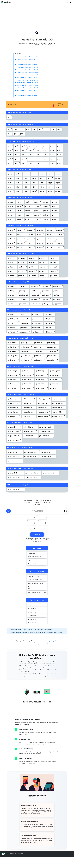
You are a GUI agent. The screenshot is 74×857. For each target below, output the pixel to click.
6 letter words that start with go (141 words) (28, 67)
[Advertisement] (37, 15)
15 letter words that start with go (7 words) (27, 90)
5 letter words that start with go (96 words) (27, 64)
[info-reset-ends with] (46, 517)
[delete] (65, 511)
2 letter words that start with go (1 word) (27, 57)
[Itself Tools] (37, 697)
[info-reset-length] (46, 523)
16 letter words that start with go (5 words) (27, 93)
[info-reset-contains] (34, 523)
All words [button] (36, 528)
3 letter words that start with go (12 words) (27, 59)
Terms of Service (12, 853)
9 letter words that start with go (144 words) (28, 75)
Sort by (59, 103)
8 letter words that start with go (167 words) (28, 72)
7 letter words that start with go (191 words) (28, 70)
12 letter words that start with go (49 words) (28, 82)
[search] (8, 511)
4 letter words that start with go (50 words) (27, 62)
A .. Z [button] (61, 105)
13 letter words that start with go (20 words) (28, 85)
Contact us (29, 854)
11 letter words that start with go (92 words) (28, 80)
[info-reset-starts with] (34, 517)
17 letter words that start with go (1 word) (27, 95)
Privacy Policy (20, 853)
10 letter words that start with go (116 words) (28, 77)
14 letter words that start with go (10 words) (28, 88)
